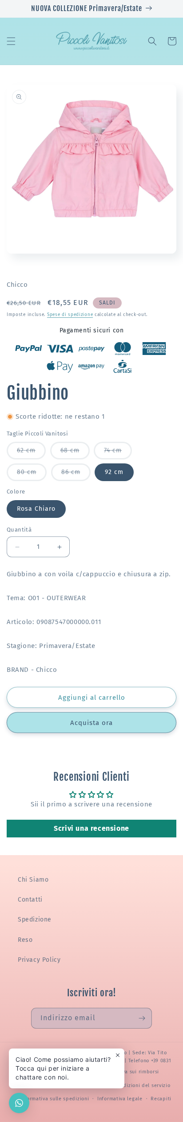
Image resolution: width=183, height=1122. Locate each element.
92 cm (114, 472)
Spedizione (35, 919)
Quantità (19, 529)
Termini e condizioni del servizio (130, 1085)
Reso (25, 940)
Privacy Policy (39, 960)
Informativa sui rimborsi (129, 1072)
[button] (11, 41)
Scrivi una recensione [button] (91, 828)
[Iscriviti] (141, 1018)
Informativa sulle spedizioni (54, 1099)
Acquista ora (91, 723)
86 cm (76, 474)
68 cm (75, 452)
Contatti (30, 899)
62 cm (31, 452)
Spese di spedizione (70, 314)
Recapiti (161, 1099)
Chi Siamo (33, 879)
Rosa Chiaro (36, 509)
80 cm (32, 474)
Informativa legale (120, 1099)
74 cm (118, 452)
